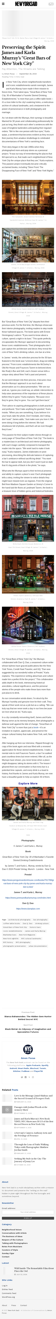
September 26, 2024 (28, 74)
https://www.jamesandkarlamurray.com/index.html (28, 898)
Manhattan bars (9, 935)
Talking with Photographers (15, 1243)
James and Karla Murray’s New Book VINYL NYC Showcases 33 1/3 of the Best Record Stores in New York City (33, 1121)
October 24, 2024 (23, 1165)
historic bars (35, 927)
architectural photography (19, 920)
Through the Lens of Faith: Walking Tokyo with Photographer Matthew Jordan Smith (31, 1147)
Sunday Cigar (8, 1253)
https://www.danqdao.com (28, 909)
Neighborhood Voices (12, 1230)
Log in (4, 1286)
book (36, 727)
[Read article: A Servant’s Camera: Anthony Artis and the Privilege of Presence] (7, 1135)
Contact (5, 1257)
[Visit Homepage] (26, 4)
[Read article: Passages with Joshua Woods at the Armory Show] (7, 1109)
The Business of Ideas (12, 1236)
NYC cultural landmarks (31, 938)
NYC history (8, 942)
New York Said (13, 1310)
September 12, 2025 (24, 1113)
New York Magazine (27, 935)
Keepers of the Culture (12, 1240)
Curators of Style (10, 1250)
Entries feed (7, 1289)
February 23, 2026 (23, 1102)
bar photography (40, 920)
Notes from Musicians (12, 1246)
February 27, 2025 (23, 1153)
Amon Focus (9, 74)
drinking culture (41, 923)
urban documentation (38, 946)
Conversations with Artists (14, 1233)
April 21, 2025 (21, 1139)
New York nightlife (10, 938)
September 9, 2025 (23, 1128)
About (4, 1305)
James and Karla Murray (35, 931)
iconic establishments (12, 931)
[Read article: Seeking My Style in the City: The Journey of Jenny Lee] (7, 1161)
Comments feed (9, 1293)
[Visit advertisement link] (28, 978)
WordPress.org (8, 1297)
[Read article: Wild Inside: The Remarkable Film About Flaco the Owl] (7, 1271)
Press (13, 1305)
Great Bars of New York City (15, 927)
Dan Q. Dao (27, 923)
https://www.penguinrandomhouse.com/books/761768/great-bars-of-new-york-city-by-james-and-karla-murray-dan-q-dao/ (28, 883)
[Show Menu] (3, 4)
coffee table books (11, 923)
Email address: (9, 1208)
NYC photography (23, 942)
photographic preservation (14, 946)
